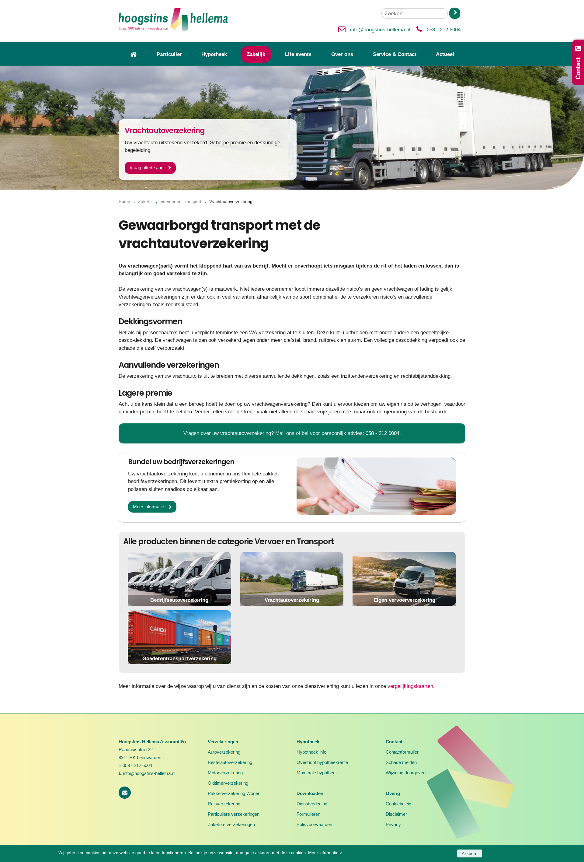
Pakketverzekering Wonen (234, 793)
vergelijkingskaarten (410, 686)
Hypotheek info (311, 752)
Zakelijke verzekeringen (231, 824)
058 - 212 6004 (444, 30)
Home (124, 201)
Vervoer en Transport (181, 201)
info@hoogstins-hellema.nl (380, 30)
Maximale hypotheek (317, 772)
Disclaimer (396, 814)
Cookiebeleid (398, 803)
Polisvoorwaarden (314, 824)
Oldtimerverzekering (228, 783)
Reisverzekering (224, 803)
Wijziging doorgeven (406, 772)
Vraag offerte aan (146, 167)
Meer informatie (148, 506)
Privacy (393, 824)
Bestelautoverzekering (230, 762)
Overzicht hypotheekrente (322, 762)
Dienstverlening (312, 803)
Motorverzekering (225, 772)
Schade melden (401, 762)
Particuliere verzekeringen (233, 814)
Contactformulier (402, 752)
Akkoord (470, 853)
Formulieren (308, 814)
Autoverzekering (224, 752)
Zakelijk (145, 201)
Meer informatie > (325, 852)
